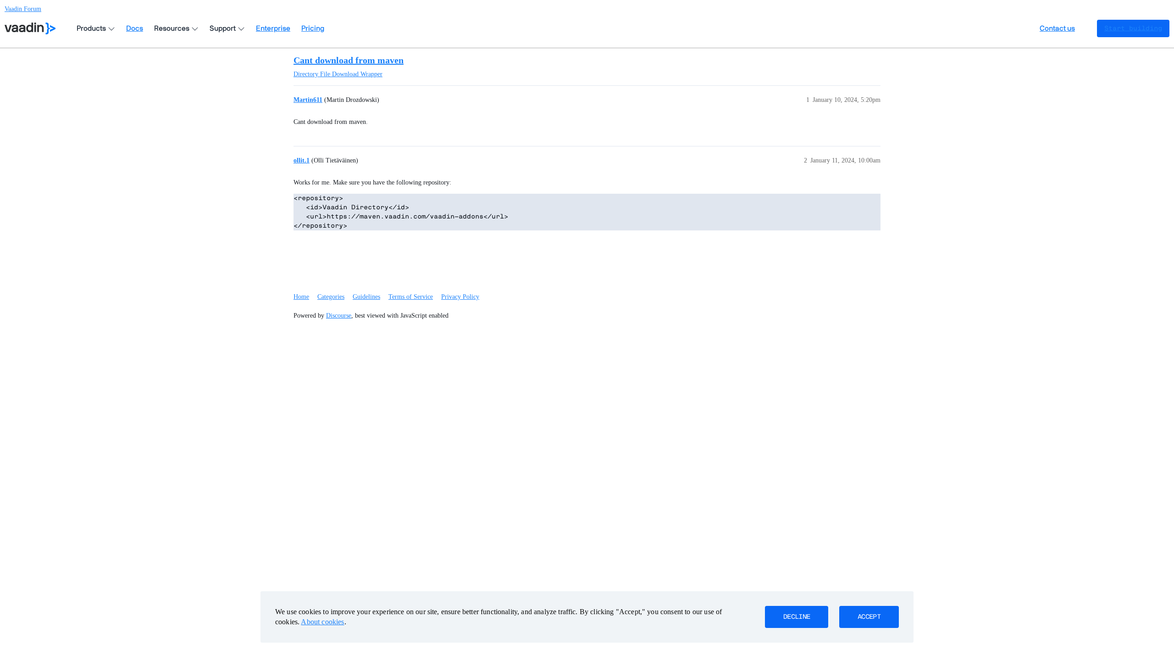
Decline (796, 617)
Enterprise (273, 28)
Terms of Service (410, 296)
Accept (869, 617)
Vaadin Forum (23, 9)
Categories (330, 296)
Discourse (338, 315)
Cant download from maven (349, 60)
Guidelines (366, 296)
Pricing (312, 28)
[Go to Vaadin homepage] (30, 28)
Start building (1133, 28)
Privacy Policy (460, 296)
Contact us (1057, 28)
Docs (134, 28)
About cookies (322, 622)
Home (301, 296)
